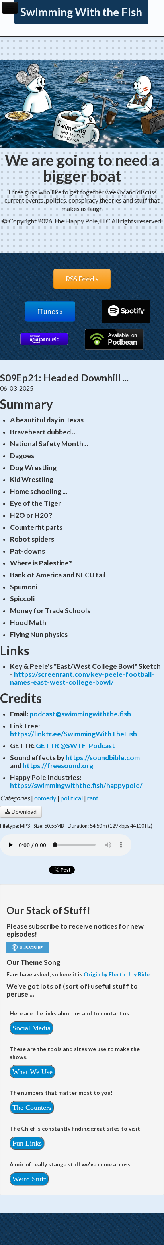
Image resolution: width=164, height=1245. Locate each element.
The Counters (31, 1107)
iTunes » (50, 311)
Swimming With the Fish (81, 12)
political (72, 798)
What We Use (32, 1072)
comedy (45, 798)
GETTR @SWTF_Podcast (75, 746)
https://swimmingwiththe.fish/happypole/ (76, 785)
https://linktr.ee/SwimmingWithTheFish (73, 734)
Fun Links (27, 1143)
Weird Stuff (29, 1179)
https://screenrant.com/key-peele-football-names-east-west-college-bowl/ (82, 678)
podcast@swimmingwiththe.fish (80, 714)
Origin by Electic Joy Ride (117, 974)
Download (23, 811)
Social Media (31, 1028)
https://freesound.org (58, 765)
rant (92, 798)
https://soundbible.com (103, 757)
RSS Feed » (82, 279)
